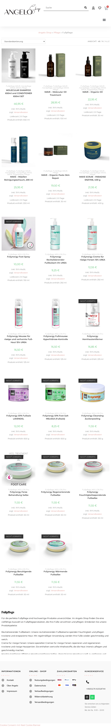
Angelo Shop (44, 32)
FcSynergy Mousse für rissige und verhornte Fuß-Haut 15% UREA (18, 339)
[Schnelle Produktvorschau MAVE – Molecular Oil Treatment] (71, 53)
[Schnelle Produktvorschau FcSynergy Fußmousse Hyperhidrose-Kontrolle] (71, 301)
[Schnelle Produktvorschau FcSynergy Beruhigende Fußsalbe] (34, 536)
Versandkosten (21, 112)
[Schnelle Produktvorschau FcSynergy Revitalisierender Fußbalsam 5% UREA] (71, 222)
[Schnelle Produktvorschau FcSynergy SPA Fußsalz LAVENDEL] (34, 381)
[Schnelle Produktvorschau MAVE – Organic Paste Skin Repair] (71, 138)
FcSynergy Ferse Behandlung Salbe (18, 493)
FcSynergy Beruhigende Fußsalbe (19, 573)
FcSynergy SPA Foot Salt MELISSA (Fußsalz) (55, 417)
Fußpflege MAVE (13, 86)
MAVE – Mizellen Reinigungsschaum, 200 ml (18, 178)
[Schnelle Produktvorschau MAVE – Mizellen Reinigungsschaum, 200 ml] (34, 138)
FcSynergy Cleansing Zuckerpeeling (92, 417)
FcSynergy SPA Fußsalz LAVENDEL (18, 417)
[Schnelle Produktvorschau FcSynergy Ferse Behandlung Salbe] (34, 457)
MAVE (18, 88)
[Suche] (85, 7)
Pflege (57, 32)
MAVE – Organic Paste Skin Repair (55, 176)
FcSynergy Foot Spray (18, 256)
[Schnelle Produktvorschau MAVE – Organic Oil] (108, 53)
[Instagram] (87, 697)
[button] (104, 19)
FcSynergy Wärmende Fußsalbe (55, 573)
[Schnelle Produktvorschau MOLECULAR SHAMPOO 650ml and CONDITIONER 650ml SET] (34, 53)
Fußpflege (48, 86)
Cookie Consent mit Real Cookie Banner (20, 725)
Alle (107, 41)
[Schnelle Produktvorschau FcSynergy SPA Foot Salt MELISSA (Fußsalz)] (71, 381)
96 (103, 41)
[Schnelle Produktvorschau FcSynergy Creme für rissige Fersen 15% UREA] (108, 222)
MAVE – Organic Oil (93, 92)
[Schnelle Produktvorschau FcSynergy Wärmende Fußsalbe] (71, 536)
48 (99, 41)
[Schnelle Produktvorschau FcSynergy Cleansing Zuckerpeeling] (108, 381)
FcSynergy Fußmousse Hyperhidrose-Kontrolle (55, 338)
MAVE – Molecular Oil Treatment (55, 93)
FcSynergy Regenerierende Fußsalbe (55, 493)
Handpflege (47, 88)
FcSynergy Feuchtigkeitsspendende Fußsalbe (92, 495)
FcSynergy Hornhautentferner (92, 338)
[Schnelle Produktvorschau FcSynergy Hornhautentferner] (108, 301)
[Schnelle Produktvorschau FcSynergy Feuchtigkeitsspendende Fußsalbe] (108, 457)
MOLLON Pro (23, 254)
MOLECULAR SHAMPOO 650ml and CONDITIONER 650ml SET (18, 93)
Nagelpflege (92, 89)
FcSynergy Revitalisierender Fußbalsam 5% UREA (55, 259)
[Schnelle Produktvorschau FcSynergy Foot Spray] (34, 222)
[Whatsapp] (92, 697)
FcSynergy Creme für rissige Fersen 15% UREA (92, 258)
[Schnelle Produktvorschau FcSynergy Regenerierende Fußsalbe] (71, 457)
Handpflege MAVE (61, 88)
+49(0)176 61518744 (96, 689)
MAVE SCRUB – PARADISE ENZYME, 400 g (92, 178)
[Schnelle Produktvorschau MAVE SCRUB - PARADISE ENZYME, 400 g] (108, 138)
